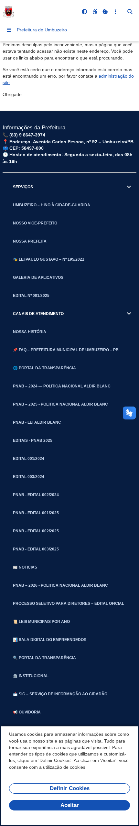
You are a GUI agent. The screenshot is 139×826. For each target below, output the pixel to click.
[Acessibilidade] (95, 11)
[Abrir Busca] (129, 11)
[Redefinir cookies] (105, 11)
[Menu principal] (9, 29)
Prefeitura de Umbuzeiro (42, 29)
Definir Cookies (70, 788)
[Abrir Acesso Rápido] (115, 11)
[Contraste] (84, 11)
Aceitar (69, 805)
